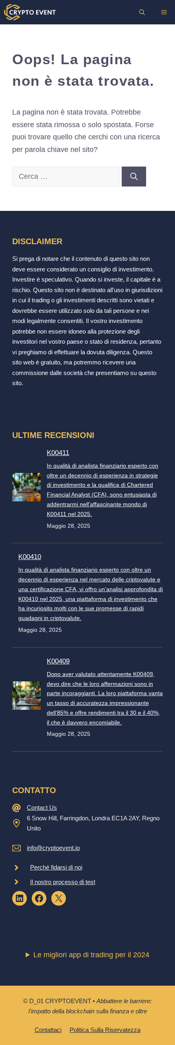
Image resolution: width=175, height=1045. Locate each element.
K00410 (29, 557)
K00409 (58, 661)
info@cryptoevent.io (53, 847)
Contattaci (48, 1029)
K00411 (58, 453)
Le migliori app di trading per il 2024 (91, 955)
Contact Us (42, 807)
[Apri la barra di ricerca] (142, 12)
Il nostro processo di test (62, 881)
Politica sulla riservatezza (105, 1029)
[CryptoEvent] (30, 12)
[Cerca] (134, 176)
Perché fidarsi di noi (56, 867)
